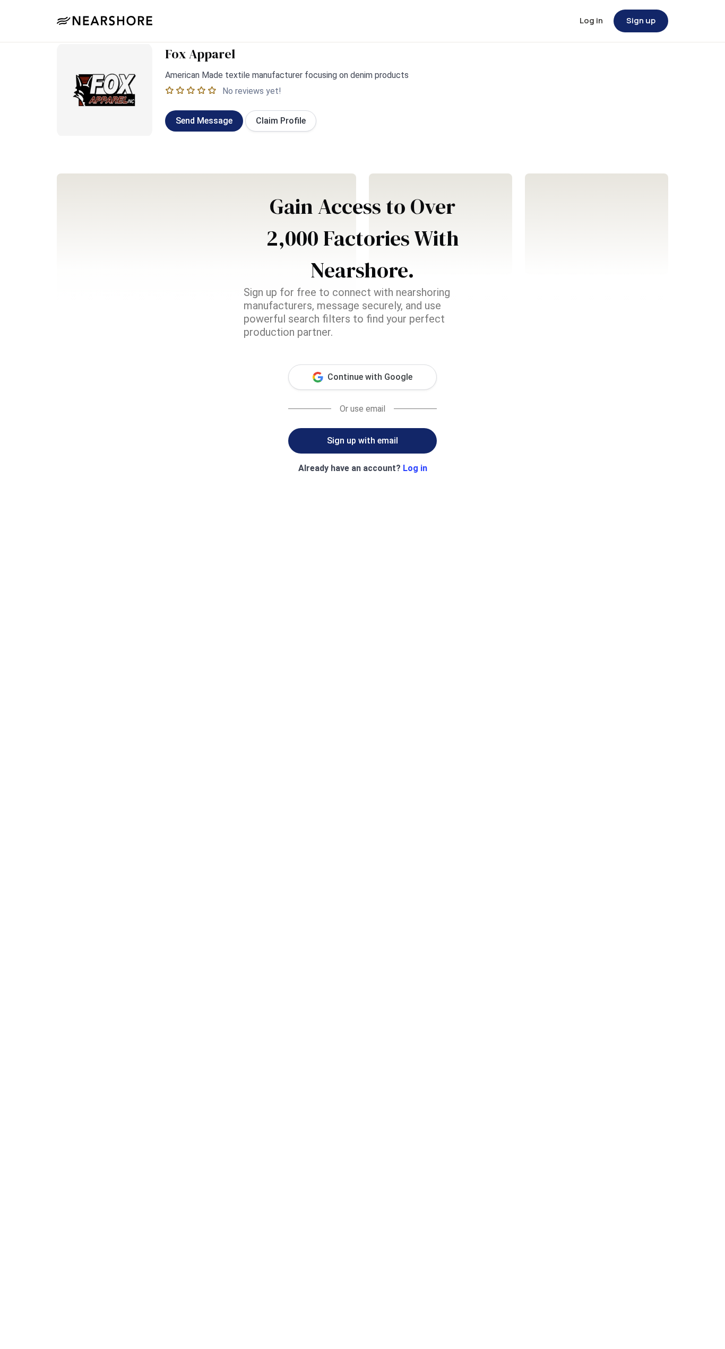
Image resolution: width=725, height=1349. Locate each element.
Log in (591, 20)
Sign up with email (362, 441)
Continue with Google (369, 377)
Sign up (640, 20)
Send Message (204, 121)
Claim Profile (281, 121)
